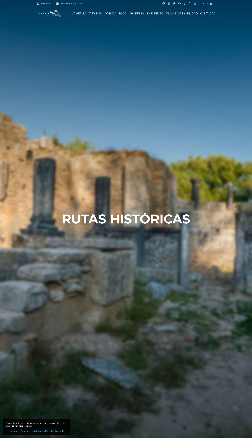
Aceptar (14, 431)
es (211, 3)
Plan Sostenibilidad (182, 13)
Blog (123, 13)
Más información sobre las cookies (49, 431)
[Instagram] (169, 3)
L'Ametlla (79, 13)
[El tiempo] (195, 3)
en (208, 3)
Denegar (25, 431)
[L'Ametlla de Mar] (49, 13)
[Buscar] (190, 3)
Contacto (207, 13)
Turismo (95, 13)
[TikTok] (184, 3)
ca (204, 3)
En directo (155, 13)
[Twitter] (174, 3)
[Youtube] (179, 3)
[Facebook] (163, 3)
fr (214, 3)
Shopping (136, 13)
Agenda (110, 13)
